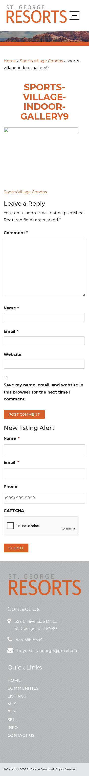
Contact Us (21, 735)
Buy (11, 712)
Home (10, 61)
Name (11, 308)
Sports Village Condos (41, 61)
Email (11, 331)
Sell (12, 719)
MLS (11, 704)
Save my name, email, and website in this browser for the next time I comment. (43, 392)
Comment (16, 232)
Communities (22, 688)
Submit (15, 548)
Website (13, 354)
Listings (16, 696)
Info (12, 727)
